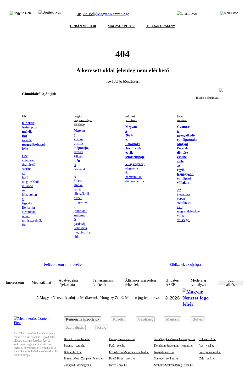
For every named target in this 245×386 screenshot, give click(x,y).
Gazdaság (145, 319)
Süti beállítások (231, 282)
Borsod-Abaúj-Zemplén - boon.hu (83, 358)
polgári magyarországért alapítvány (83, 120)
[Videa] (132, 266)
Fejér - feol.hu (117, 345)
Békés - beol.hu (73, 352)
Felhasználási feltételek (103, 282)
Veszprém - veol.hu (210, 352)
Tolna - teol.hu (207, 339)
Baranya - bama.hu (74, 345)
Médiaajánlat (41, 282)
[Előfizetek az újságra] (187, 14)
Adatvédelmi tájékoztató (68, 282)
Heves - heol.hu (118, 365)
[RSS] (158, 266)
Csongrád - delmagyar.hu (78, 365)
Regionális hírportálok (82, 319)
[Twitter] (119, 266)
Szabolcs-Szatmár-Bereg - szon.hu (173, 365)
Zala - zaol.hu (207, 358)
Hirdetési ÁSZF (172, 282)
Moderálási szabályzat (199, 282)
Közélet (118, 319)
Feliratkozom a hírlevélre (63, 264)
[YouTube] (145, 266)
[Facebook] (93, 266)
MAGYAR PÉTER (121, 26)
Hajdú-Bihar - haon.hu (122, 358)
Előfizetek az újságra (185, 264)
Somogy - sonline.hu (166, 358)
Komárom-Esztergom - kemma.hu (173, 345)
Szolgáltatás (75, 327)
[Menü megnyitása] (229, 14)
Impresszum (15, 282)
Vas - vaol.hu (206, 345)
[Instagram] (106, 266)
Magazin (172, 319)
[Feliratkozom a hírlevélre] (50, 14)
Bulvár (198, 319)
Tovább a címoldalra (207, 97)
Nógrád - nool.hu (164, 352)
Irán (24, 116)
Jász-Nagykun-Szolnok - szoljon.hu (174, 339)
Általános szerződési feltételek (140, 282)
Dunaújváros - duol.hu (122, 339)
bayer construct (182, 118)
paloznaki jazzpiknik (131, 118)
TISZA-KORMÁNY (160, 26)
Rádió (101, 327)
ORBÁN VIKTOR (83, 26)
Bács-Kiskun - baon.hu (77, 339)
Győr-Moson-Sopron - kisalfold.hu (129, 352)
